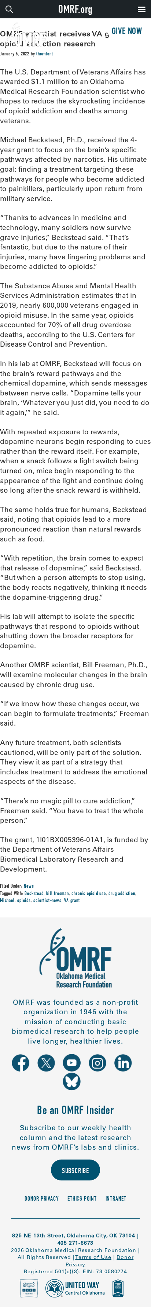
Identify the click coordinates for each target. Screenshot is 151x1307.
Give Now (127, 32)
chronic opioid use (88, 894)
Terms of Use (93, 1257)
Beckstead (34, 894)
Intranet (116, 1199)
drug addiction (121, 894)
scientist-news (47, 900)
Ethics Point (82, 1199)
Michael (7, 900)
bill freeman (57, 894)
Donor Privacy (42, 1199)
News (29, 886)
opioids (24, 900)
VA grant (72, 900)
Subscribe (75, 1171)
